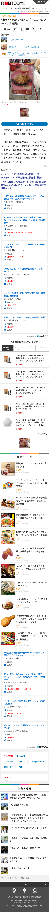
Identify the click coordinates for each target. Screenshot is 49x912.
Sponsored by (31, 336)
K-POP (19, 767)
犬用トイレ (41, 347)
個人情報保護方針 (35, 897)
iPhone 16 (21, 756)
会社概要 (25, 897)
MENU (39, 2)
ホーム (5, 8)
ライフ (44, 8)
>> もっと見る (41, 433)
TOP (25, 884)
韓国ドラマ (8, 767)
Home (14, 892)
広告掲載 (18, 897)
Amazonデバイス (7, 348)
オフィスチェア (19, 348)
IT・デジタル (15, 8)
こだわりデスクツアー (13, 761)
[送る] (27, 29)
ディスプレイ (30, 347)
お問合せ (10, 897)
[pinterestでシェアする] (34, 29)
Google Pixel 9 (38, 761)
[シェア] (21, 29)
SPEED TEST (24, 8)
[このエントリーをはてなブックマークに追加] (40, 29)
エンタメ (34, 8)
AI (27, 761)
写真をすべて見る (26, 124)
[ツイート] (14, 29)
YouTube (35, 892)
